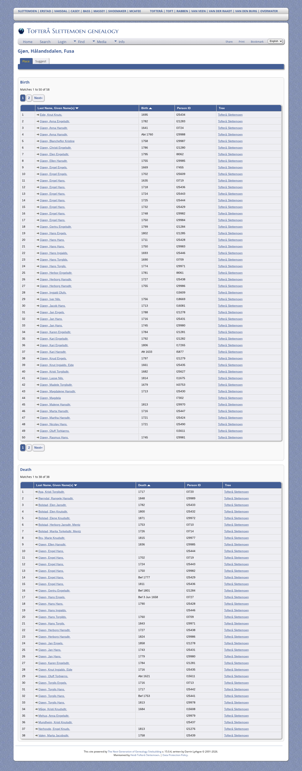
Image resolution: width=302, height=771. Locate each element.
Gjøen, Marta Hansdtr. (54, 411)
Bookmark (257, 41)
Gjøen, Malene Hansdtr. (55, 404)
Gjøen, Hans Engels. (53, 233)
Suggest (40, 61)
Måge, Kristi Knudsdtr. (52, 709)
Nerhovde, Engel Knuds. (54, 728)
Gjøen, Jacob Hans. (53, 305)
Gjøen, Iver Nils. (50, 299)
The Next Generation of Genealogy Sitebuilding (134, 751)
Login (62, 42)
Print (242, 41)
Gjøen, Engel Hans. (52, 180)
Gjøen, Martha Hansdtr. (55, 417)
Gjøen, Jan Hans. (51, 318)
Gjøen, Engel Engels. (53, 167)
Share (229, 41)
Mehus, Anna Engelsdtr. (53, 715)
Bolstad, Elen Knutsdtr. (53, 511)
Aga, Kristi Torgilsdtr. (51, 491)
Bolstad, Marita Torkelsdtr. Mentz (59, 531)
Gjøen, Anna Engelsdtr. (55, 121)
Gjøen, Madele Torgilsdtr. (56, 384)
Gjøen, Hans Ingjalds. (54, 253)
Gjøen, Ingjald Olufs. (53, 292)
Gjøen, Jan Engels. (52, 312)
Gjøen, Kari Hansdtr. (53, 351)
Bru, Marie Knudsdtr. (51, 537)
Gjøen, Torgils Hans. (51, 689)
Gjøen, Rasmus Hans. (54, 437)
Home (27, 42)
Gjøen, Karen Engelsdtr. (55, 332)
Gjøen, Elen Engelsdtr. (54, 154)
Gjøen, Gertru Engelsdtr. (56, 226)
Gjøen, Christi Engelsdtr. (55, 147)
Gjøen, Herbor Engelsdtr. (56, 272)
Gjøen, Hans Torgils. (53, 266)
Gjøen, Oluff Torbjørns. (55, 430)
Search (45, 42)
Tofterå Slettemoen (230, 114)
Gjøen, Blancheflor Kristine (57, 141)
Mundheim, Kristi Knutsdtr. (55, 722)
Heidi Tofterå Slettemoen (144, 755)
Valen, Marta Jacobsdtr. (53, 735)
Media (101, 42)
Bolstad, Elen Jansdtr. (52, 505)
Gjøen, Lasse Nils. (52, 378)
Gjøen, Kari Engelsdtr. (54, 338)
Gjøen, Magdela (50, 397)
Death (142, 485)
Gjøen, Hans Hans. (52, 239)
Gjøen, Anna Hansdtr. (54, 127)
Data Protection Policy (175, 755)
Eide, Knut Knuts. (51, 114)
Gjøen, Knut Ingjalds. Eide (57, 365)
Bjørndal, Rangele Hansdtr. (56, 498)
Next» (38, 98)
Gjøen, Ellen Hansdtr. (54, 160)
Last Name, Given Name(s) (56, 108)
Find (81, 42)
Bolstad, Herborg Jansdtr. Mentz (59, 524)
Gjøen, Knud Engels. (53, 358)
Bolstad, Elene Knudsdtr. (54, 518)
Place (26, 61)
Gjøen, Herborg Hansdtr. (56, 279)
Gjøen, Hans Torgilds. (54, 259)
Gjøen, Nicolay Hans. (53, 424)
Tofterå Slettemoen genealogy (73, 31)
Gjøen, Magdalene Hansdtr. (58, 391)
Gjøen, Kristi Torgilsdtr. (54, 371)
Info (122, 42)
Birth (145, 108)
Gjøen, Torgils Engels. (52, 682)
